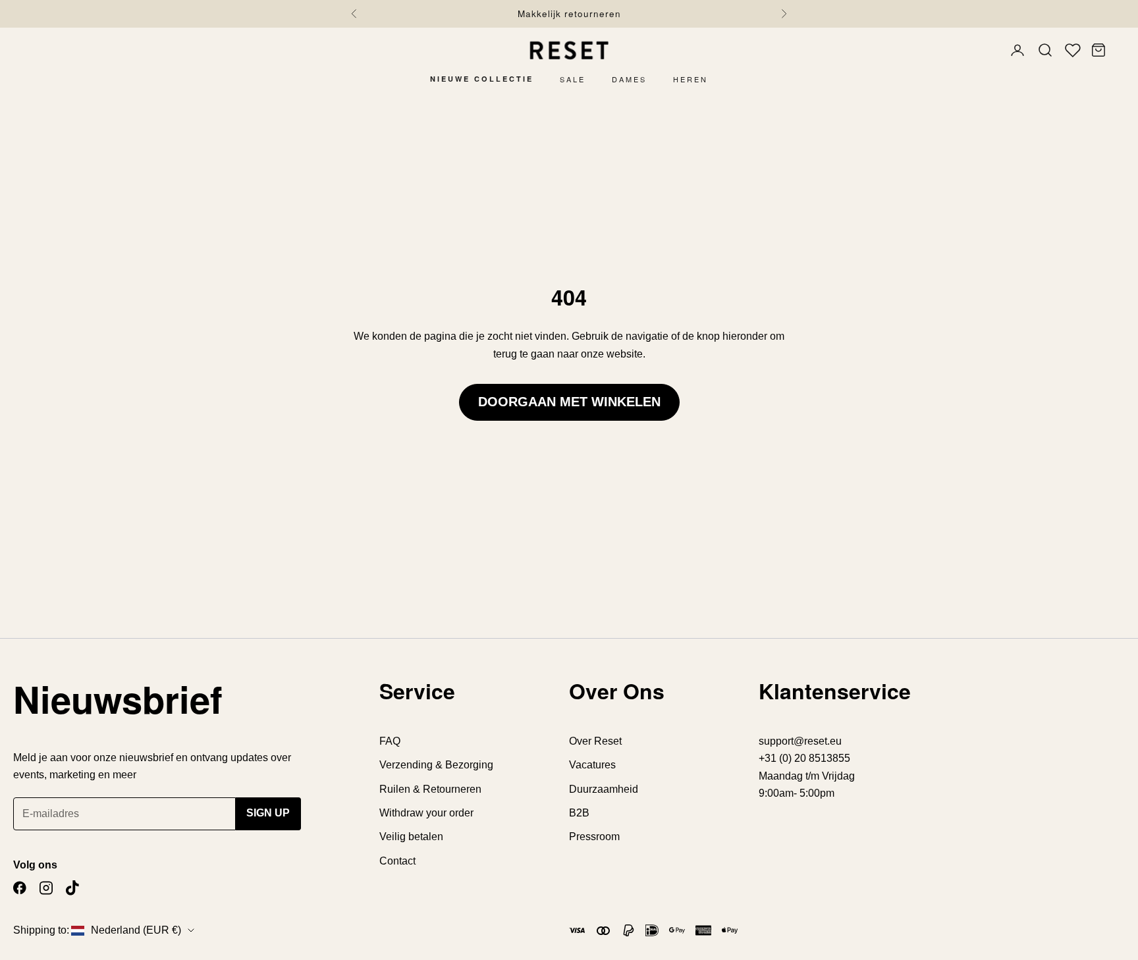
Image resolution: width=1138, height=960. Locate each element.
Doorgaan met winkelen (569, 401)
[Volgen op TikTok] (72, 887)
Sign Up (268, 812)
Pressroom (594, 836)
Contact (397, 861)
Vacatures (592, 764)
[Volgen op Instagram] (46, 887)
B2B (579, 812)
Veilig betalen (411, 836)
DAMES (629, 79)
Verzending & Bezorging (436, 764)
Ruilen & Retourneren (430, 789)
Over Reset (595, 741)
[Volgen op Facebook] (19, 887)
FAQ (389, 741)
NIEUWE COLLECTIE (481, 79)
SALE (572, 79)
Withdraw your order (426, 812)
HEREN (690, 79)
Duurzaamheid (603, 789)
